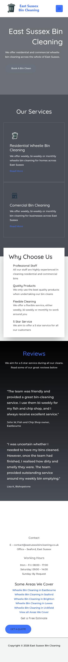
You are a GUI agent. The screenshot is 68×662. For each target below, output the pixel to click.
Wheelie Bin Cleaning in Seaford (34, 594)
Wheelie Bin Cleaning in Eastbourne (34, 590)
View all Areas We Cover (34, 612)
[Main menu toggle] (59, 8)
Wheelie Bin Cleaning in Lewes (34, 603)
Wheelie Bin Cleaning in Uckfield (34, 607)
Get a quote (18, 629)
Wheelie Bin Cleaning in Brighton (34, 599)
